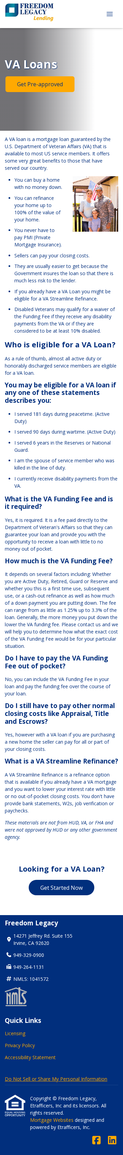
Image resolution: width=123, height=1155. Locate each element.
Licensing (15, 1033)
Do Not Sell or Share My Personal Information (56, 1079)
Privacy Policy (20, 1045)
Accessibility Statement (30, 1057)
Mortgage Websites (52, 1120)
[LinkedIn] (112, 1140)
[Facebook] (96, 1140)
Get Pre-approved (40, 84)
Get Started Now (61, 887)
